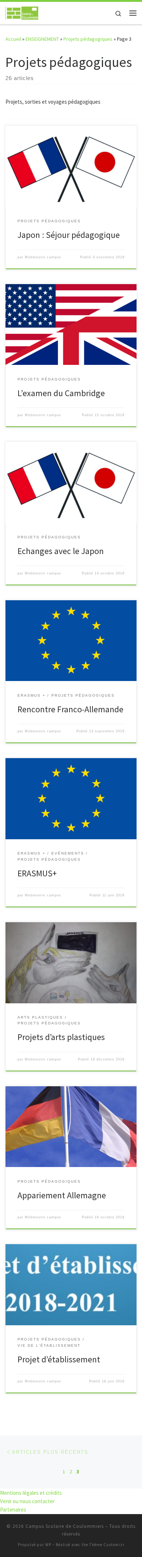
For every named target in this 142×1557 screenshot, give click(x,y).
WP (48, 1544)
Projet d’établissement (58, 1359)
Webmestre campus (43, 257)
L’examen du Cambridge (61, 393)
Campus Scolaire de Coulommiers (64, 1526)
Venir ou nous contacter (27, 1501)
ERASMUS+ (37, 873)
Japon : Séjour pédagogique (68, 235)
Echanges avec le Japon (60, 551)
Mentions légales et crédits (31, 1492)
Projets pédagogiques (88, 39)
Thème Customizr (107, 1544)
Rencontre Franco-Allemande (70, 709)
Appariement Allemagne (61, 1195)
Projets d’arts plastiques (61, 1037)
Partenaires (13, 1509)
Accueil (13, 39)
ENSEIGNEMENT (42, 39)
